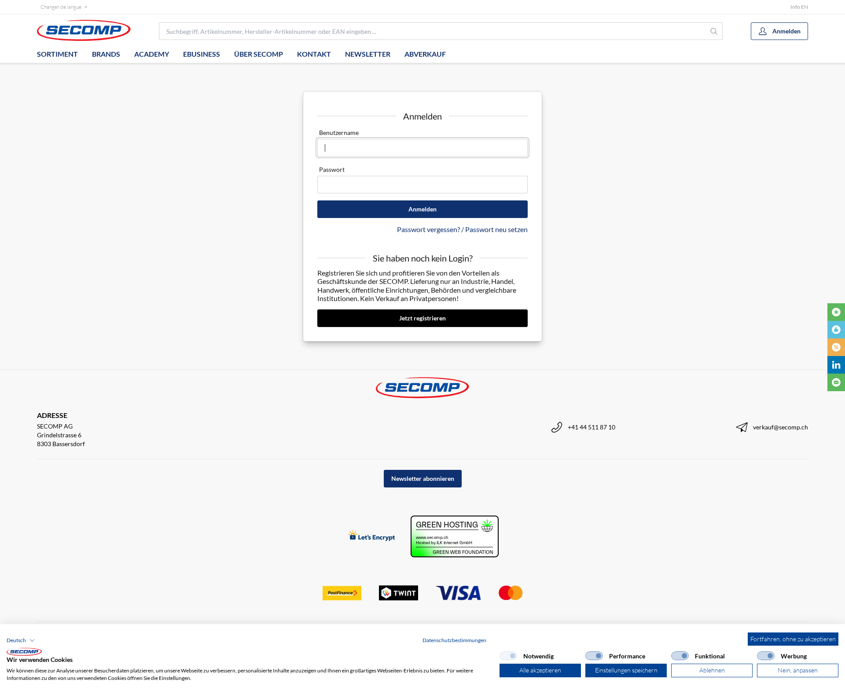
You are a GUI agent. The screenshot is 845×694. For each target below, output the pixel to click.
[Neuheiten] (836, 312)
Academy (151, 54)
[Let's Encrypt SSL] (372, 536)
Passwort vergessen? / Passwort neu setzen (462, 229)
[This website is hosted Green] (455, 536)
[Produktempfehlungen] (836, 329)
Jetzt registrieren (422, 318)
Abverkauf (425, 54)
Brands (106, 54)
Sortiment (57, 54)
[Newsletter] (836, 382)
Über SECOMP (258, 54)
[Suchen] (714, 31)
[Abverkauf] (836, 347)
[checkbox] (508, 655)
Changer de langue (60, 7)
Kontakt (314, 54)
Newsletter (367, 54)
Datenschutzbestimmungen (454, 640)
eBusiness (201, 54)
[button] (21, 640)
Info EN (799, 7)
